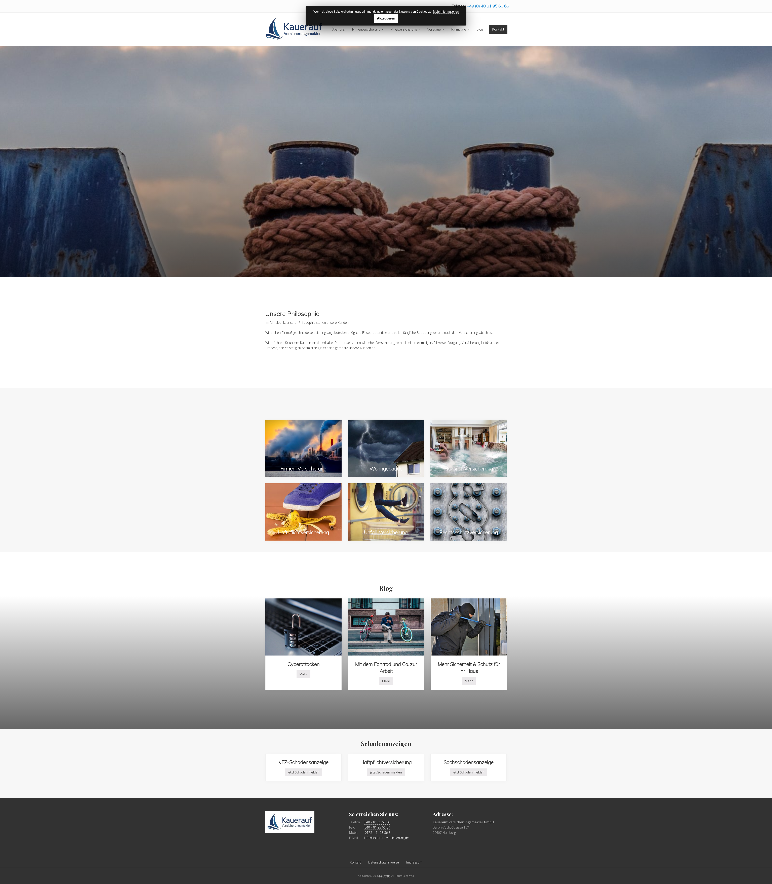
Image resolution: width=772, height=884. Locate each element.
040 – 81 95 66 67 (377, 827)
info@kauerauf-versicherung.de (386, 838)
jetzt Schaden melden (303, 773)
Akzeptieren (386, 18)
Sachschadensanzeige (469, 762)
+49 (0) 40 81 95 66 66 (488, 5)
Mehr (303, 675)
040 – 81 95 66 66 (377, 822)
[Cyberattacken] (303, 627)
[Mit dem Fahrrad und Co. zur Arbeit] (386, 627)
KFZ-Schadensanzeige (303, 762)
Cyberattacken (303, 664)
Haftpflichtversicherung (386, 762)
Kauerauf (384, 876)
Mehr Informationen (446, 11)
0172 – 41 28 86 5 (377, 832)
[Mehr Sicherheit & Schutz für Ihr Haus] (469, 627)
